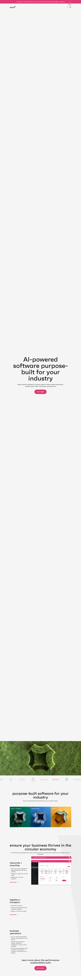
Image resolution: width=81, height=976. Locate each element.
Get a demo (40, 391)
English (69, 4)
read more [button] (62, 1)
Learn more (13, 882)
